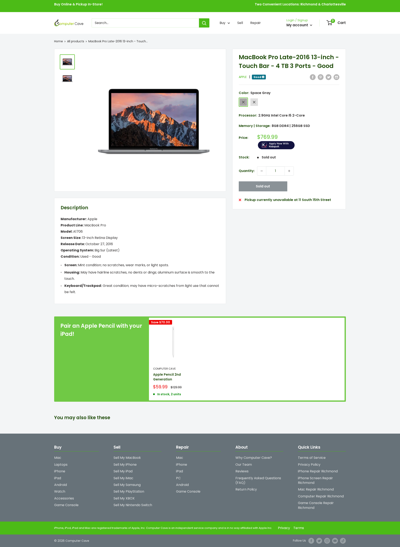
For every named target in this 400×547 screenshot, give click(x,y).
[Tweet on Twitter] (328, 77)
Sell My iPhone (125, 464)
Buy (222, 22)
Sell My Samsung (127, 484)
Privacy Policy (309, 464)
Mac (57, 457)
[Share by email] (336, 77)
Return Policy (246, 489)
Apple (244, 77)
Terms (298, 528)
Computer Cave (164, 369)
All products (75, 41)
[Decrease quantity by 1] (261, 171)
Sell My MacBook (127, 457)
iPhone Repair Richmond (318, 471)
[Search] (204, 23)
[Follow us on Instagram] (327, 541)
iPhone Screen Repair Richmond (315, 480)
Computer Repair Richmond (321, 496)
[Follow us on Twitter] (319, 541)
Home (58, 41)
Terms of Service (312, 457)
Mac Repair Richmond (316, 489)
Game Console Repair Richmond (316, 505)
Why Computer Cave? (253, 457)
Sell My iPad (123, 471)
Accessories (64, 498)
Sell (240, 22)
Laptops (61, 464)
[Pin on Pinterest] (321, 77)
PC (178, 478)
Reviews (242, 471)
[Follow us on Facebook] (311, 541)
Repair (255, 22)
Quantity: (247, 170)
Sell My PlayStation (129, 491)
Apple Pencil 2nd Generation (167, 376)
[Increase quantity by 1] (289, 171)
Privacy (284, 528)
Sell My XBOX (124, 498)
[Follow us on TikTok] (343, 541)
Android (60, 484)
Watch (59, 491)
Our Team (243, 464)
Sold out (263, 186)
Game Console (66, 505)
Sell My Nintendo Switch (133, 505)
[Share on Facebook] (313, 77)
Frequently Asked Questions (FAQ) (258, 480)
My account (297, 25)
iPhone (59, 471)
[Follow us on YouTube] (335, 541)
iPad (57, 478)
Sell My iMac (123, 478)
